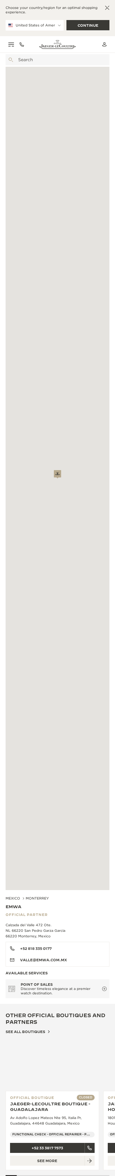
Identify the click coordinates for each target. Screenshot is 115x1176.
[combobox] (57, 59)
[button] (57, 474)
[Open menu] (11, 44)
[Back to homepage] (57, 44)
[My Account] (104, 44)
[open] (11, 60)
